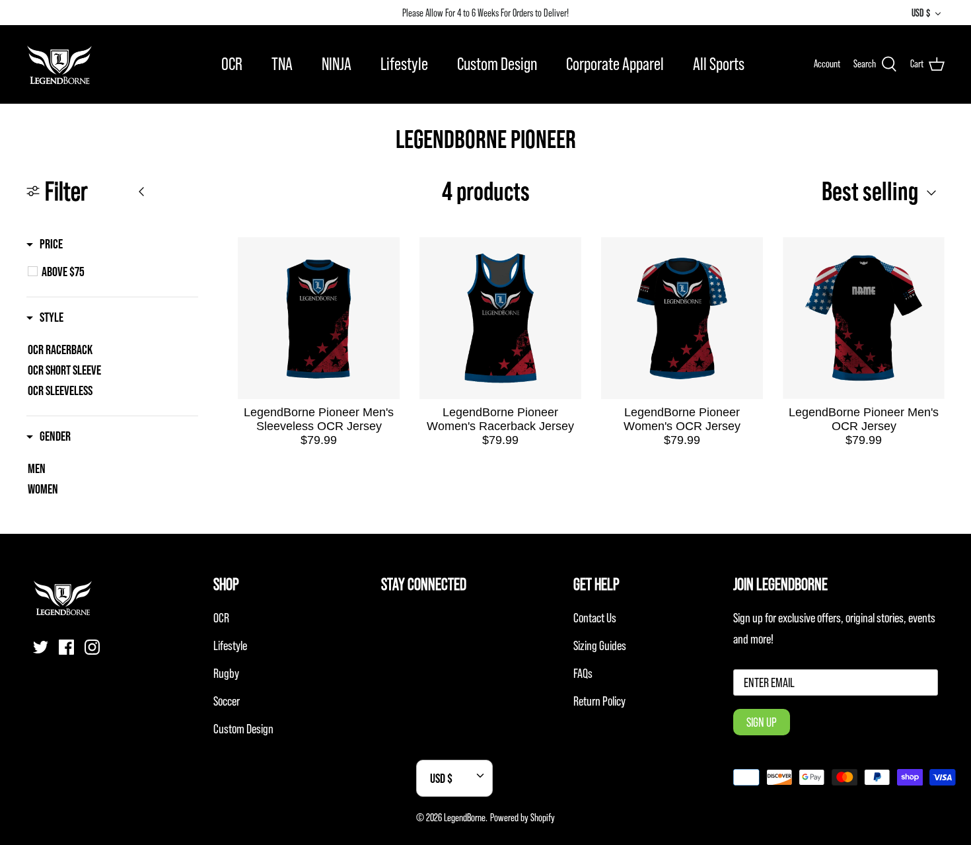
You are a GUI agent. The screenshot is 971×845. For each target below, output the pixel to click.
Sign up (761, 722)
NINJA (336, 64)
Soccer (226, 701)
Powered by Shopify (522, 817)
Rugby (226, 673)
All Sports (718, 64)
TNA (282, 64)
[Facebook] (66, 647)
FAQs (583, 673)
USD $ (921, 12)
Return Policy (599, 701)
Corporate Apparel (615, 64)
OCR (231, 64)
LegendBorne (465, 817)
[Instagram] (92, 647)
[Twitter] (40, 647)
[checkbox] (119, 271)
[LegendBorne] (59, 64)
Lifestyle (404, 64)
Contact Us (594, 617)
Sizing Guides (599, 645)
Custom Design (497, 64)
